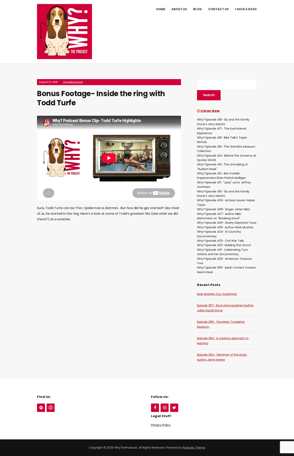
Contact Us (218, 9)
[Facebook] (155, 408)
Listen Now (210, 111)
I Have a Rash (246, 9)
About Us (179, 9)
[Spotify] (41, 408)
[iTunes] (51, 408)
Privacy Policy (161, 425)
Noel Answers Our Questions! (217, 294)
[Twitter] (174, 408)
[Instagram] (165, 408)
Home (160, 9)
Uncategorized (73, 82)
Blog (197, 9)
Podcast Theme (194, 448)
